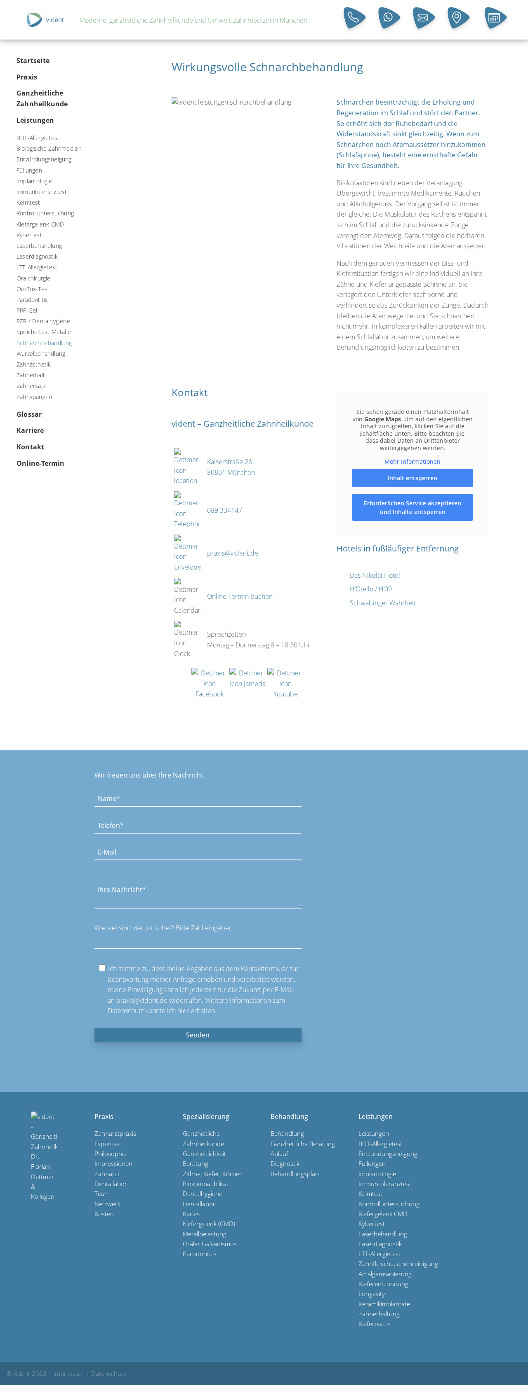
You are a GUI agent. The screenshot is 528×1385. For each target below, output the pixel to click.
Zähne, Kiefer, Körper (212, 1174)
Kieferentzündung (383, 1284)
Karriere (30, 430)
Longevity (371, 1293)
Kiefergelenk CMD (40, 224)
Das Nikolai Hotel (375, 575)
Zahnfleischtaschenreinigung (398, 1263)
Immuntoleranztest (41, 192)
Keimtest (28, 202)
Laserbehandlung (39, 246)
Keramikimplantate (384, 1304)
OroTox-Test (33, 289)
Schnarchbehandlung (44, 343)
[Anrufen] (355, 18)
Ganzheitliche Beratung (303, 1144)
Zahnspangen (34, 396)
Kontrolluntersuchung (45, 213)
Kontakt (30, 446)
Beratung (195, 1163)
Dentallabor (110, 1183)
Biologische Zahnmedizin (49, 148)
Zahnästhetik (33, 364)
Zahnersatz (31, 386)
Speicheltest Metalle (43, 332)
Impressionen (113, 1163)
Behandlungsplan (295, 1174)
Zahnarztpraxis (115, 1133)
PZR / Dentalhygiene (43, 321)
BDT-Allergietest (37, 138)
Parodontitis (200, 1254)
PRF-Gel (26, 310)
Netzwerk (107, 1204)
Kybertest (29, 235)
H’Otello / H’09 (371, 588)
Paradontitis (32, 300)
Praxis (26, 77)
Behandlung (287, 1133)
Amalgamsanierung (385, 1274)
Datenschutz (108, 1373)
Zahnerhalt (30, 375)
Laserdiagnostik (37, 256)
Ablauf (279, 1153)
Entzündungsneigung (44, 159)
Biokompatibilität (206, 1183)
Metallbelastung (204, 1234)
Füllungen (29, 170)
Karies (191, 1214)
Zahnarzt (107, 1174)
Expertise (107, 1144)
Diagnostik (285, 1163)
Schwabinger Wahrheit (383, 602)
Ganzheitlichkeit (204, 1153)
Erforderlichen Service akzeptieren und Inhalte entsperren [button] (412, 507)
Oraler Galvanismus (210, 1244)
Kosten (104, 1214)
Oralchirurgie (33, 278)
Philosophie (110, 1153)
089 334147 (224, 510)
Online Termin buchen (240, 596)
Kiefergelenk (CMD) (209, 1223)
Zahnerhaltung (379, 1314)
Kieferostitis (374, 1324)
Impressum (69, 1373)
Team (102, 1193)
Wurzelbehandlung (40, 353)
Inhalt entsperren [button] (412, 478)
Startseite (33, 60)
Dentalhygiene (202, 1193)
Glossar (29, 414)
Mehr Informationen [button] (412, 461)
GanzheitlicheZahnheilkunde (42, 98)
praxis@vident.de (232, 553)
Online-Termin (40, 462)
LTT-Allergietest (36, 267)
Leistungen (35, 119)
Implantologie (34, 181)
